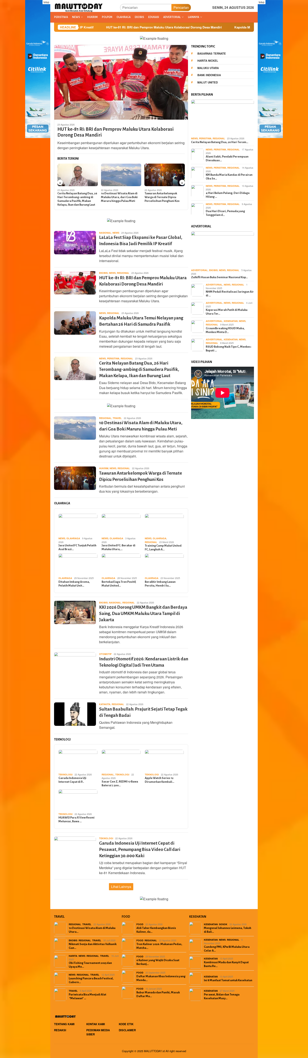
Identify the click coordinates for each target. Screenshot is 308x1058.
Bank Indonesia (209, 75)
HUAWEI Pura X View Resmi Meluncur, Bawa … (76, 819)
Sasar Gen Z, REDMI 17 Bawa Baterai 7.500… (120, 783)
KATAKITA (104, 704)
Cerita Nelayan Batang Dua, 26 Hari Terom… (219, 141)
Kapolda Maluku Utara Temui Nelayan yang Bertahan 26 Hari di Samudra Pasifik (247, 27)
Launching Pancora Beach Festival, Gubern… (91, 980)
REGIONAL (123, 272)
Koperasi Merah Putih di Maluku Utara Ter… (226, 311)
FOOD (139, 924)
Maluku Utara (208, 68)
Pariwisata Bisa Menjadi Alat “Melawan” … (87, 996)
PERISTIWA (113, 358)
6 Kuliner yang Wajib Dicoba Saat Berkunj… (157, 962)
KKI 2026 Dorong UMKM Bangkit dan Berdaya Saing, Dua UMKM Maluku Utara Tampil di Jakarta (162, 199)
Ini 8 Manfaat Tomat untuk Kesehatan (228, 980)
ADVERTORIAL (199, 270)
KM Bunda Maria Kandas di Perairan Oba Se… (229, 176)
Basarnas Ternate (211, 53)
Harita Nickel (207, 61)
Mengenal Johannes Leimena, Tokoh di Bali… (227, 929)
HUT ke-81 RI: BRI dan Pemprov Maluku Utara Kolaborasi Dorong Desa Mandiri (118, 27)
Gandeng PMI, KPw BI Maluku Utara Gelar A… (227, 948)
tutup (46, 2)
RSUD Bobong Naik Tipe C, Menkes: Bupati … (228, 348)
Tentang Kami (64, 1024)
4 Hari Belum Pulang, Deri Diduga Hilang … (228, 194)
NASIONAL (105, 232)
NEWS (116, 232)
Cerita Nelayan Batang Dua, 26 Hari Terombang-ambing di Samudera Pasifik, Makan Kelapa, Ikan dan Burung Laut (139, 369)
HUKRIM (103, 468)
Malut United (207, 82)
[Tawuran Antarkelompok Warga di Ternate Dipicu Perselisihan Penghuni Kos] (121, 175)
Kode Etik (126, 1024)
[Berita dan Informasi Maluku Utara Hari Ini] (79, 7)
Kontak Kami (95, 1024)
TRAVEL (117, 418)
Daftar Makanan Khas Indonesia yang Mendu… (160, 978)
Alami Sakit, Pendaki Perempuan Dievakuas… (227, 158)
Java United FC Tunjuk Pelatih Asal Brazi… (77, 547)
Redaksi (60, 1030)
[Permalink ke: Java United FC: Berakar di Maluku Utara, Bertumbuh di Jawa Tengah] (121, 524)
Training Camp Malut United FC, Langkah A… (163, 547)
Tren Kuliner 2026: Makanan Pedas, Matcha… (159, 946)
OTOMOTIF (105, 654)
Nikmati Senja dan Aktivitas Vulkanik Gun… (92, 946)
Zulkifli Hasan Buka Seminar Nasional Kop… (219, 277)
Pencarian (181, 7)
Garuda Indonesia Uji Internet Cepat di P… (72, 779)
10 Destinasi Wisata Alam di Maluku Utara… (92, 929)
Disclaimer (127, 1030)
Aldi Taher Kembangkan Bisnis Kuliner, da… (156, 929)
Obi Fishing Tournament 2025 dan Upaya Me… (90, 964)
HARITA (73, 955)
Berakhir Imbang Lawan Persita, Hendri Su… (160, 583)
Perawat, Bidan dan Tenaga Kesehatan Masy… (221, 996)
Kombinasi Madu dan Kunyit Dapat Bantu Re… (226, 964)
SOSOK (223, 924)
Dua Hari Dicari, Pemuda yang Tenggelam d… (225, 212)
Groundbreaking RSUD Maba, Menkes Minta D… (225, 330)
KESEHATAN (231, 321)
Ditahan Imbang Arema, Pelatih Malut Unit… (74, 583)
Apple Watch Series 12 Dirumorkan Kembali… (159, 779)
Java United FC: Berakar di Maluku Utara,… (118, 547)
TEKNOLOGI (65, 774)
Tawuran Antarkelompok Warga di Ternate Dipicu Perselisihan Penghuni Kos (118, 197)
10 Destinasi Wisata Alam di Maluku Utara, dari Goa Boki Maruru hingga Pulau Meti (75, 197)
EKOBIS (103, 272)
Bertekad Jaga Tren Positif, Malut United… (119, 583)
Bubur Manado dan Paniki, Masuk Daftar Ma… (158, 994)
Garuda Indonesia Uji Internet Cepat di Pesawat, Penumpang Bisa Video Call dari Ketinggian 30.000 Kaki (139, 849)
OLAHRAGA (73, 538)
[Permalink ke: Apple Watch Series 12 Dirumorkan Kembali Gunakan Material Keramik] (164, 760)
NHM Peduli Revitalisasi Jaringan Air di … (230, 293)
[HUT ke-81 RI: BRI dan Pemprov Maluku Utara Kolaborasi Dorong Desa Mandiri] (121, 82)
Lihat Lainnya (121, 886)
